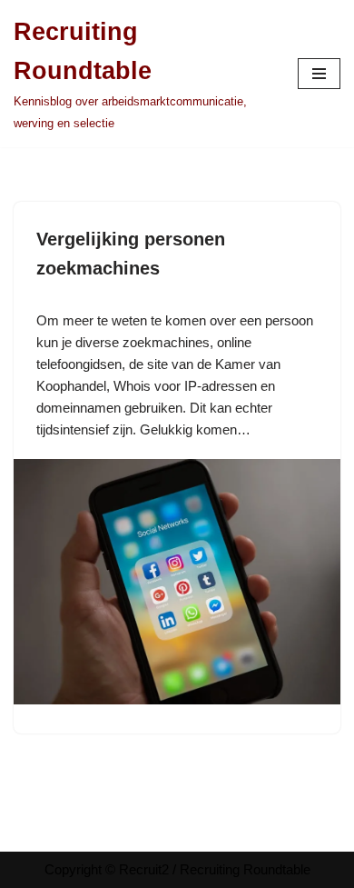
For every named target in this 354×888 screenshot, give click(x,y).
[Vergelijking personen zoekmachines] (177, 699)
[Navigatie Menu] (319, 73)
